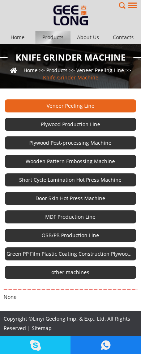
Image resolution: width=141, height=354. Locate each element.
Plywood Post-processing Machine (70, 142)
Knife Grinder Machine (70, 57)
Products (53, 37)
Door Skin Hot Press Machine (70, 198)
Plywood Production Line (70, 124)
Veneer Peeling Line (100, 70)
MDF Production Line (70, 216)
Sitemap (42, 328)
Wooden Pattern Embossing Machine (70, 161)
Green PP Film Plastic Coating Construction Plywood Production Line (71, 253)
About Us (88, 37)
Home (17, 37)
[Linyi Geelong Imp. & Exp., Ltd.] (71, 15)
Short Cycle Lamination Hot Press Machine (70, 179)
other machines (70, 272)
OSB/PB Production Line (70, 235)
